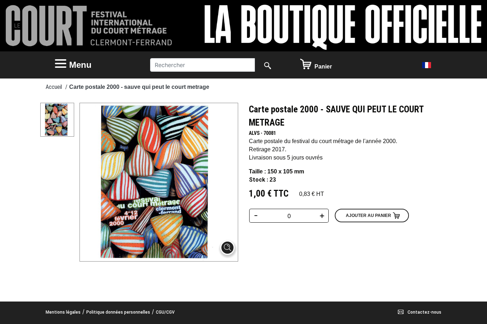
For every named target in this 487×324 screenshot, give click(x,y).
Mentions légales (63, 312)
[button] (95, 65)
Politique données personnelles (118, 312)
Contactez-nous (423, 312)
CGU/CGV (165, 312)
